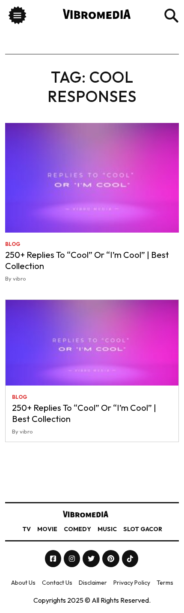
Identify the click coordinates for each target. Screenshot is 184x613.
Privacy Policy (131, 582)
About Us (23, 582)
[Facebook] (53, 558)
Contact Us (57, 582)
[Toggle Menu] (17, 16)
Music (107, 529)
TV (26, 529)
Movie (47, 529)
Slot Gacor (142, 529)
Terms (165, 582)
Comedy (77, 529)
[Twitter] (92, 558)
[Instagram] (72, 558)
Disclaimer (93, 582)
